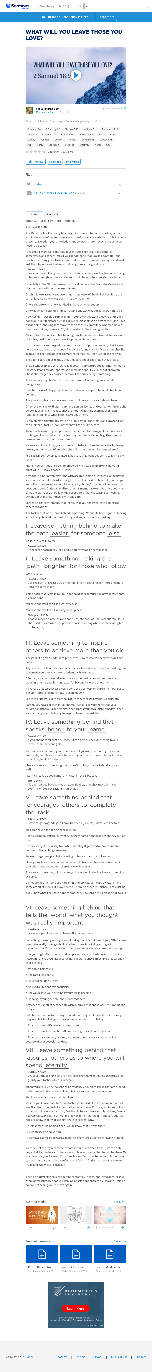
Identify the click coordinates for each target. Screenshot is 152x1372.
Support (141, 1357)
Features (61, 1357)
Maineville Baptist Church (52, 112)
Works (98, 144)
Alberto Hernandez (106, 1271)
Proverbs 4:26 (86, 134)
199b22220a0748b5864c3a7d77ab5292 (59, 193)
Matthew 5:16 (71, 129)
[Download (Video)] (122, 193)
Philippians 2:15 (110, 129)
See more (120, 1202)
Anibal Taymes (70, 1271)
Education (54, 144)
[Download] (54, 1227)
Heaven (72, 139)
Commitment (88, 139)
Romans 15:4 (33, 129)
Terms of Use (119, 1357)
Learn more (106, 17)
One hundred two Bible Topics (114, 1267)
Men (29, 144)
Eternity (31, 139)
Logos (29, 1357)
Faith (101, 134)
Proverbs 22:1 (68, 134)
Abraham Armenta (38, 1271)
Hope (112, 134)
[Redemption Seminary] (76, 1305)
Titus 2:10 (32, 134)
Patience (45, 139)
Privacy (97, 1357)
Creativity (84, 144)
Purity (40, 144)
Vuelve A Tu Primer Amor (77, 1267)
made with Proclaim (113, 108)
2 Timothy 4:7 (53, 129)
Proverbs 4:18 (49, 134)
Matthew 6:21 (90, 129)
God (108, 144)
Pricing (80, 1357)
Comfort (59, 139)
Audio (37, 184)
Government (107, 139)
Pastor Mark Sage (47, 108)
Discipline (69, 144)
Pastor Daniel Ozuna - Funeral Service (51, 1267)
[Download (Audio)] (122, 184)
